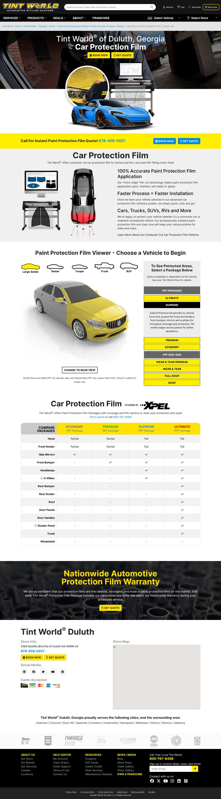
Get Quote (124, 55)
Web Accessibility (137, 792)
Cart (182, 7)
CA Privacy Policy (87, 792)
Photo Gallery (125, 770)
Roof (172, 382)
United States (29, 26)
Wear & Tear (172, 369)
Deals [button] (58, 18)
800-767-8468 (122, 416)
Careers (26, 770)
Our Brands (28, 762)
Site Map (151, 792)
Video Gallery (125, 766)
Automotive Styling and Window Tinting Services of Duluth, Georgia (91, 26)
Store (17, 26)
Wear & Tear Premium (172, 362)
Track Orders (61, 762)
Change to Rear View (79, 370)
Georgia (43, 26)
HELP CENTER (62, 754)
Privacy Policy (71, 792)
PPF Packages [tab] (172, 290)
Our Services (29, 766)
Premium (172, 340)
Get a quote (97, 416)
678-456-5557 (112, 141)
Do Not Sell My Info (105, 792)
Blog (120, 758)
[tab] (172, 298)
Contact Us (60, 774)
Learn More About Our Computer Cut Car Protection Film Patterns (158, 234)
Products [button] (36, 18)
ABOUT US (28, 754)
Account (169, 7)
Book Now (100, 55)
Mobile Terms (122, 792)
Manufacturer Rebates (98, 774)
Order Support (62, 766)
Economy (172, 347)
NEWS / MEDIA (126, 754)
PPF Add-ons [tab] (172, 354)
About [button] (78, 18)
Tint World (7, 26)
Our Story (27, 758)
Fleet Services (93, 770)
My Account (60, 758)
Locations (27, 774)
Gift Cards (91, 762)
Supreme (172, 305)
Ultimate (172, 298)
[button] (164, 18)
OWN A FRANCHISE (129, 774)
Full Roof (172, 375)
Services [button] (10, 18)
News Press (124, 762)
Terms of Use (61, 770)
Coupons (90, 758)
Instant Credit (93, 766)
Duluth (52, 26)
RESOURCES (93, 754)
